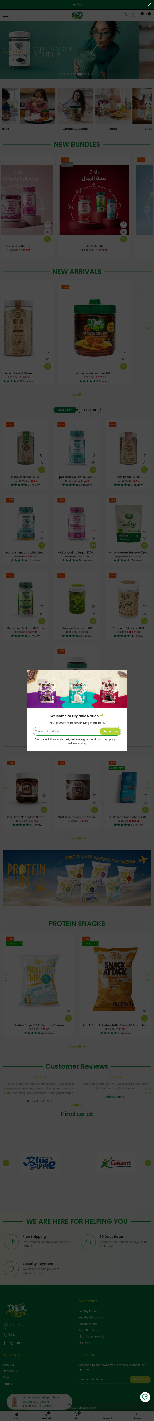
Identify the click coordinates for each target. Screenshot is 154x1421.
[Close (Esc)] (149, 4)
